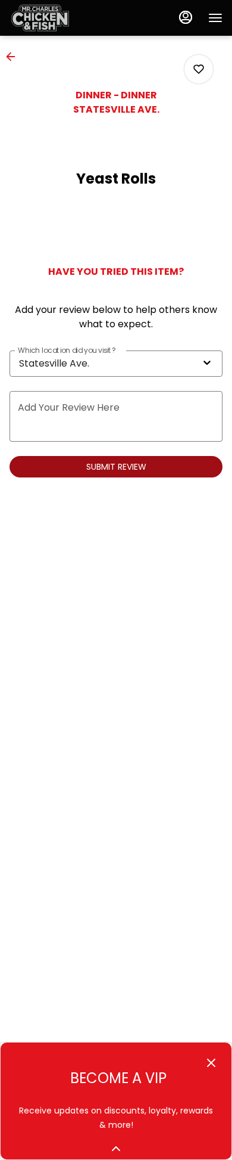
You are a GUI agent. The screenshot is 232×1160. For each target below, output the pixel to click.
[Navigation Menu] (215, 18)
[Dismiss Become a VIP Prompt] (211, 1063)
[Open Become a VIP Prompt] (116, 1149)
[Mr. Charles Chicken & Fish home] (63, 18)
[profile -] (185, 17)
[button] (14, 56)
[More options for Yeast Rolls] (198, 69)
